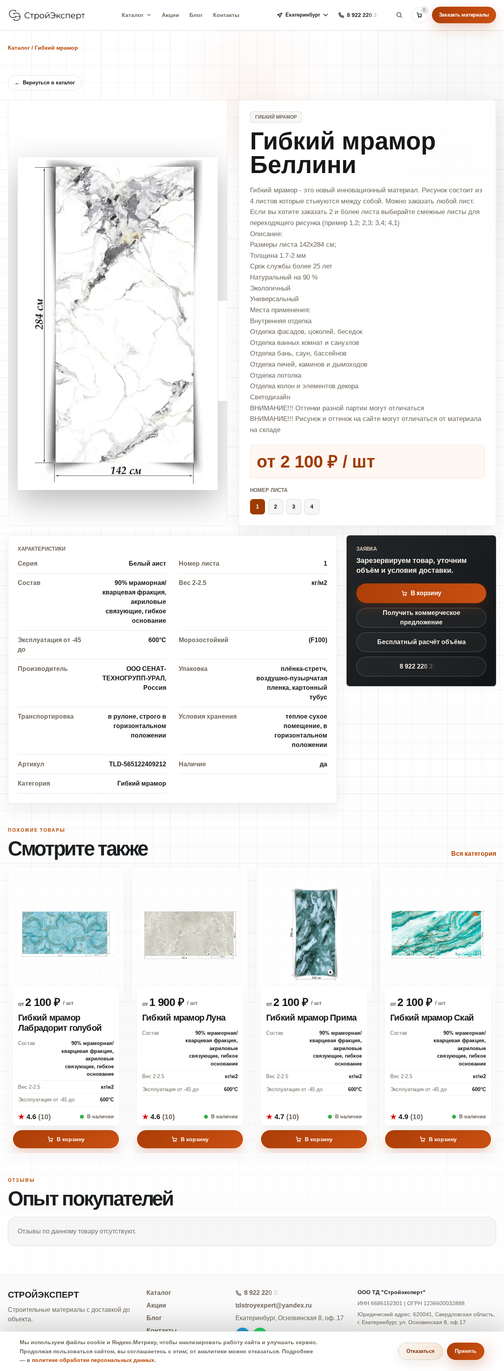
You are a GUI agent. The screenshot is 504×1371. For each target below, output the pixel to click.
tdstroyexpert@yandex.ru (273, 1305)
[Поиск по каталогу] (399, 15)
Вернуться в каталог (45, 83)
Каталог (133, 15)
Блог (196, 15)
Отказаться (420, 1351)
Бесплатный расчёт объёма (421, 642)
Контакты (226, 15)
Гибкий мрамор (56, 48)
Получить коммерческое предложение (421, 617)
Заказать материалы (464, 15)
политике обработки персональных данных (93, 1360)
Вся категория (473, 853)
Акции (170, 15)
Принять (465, 1351)
